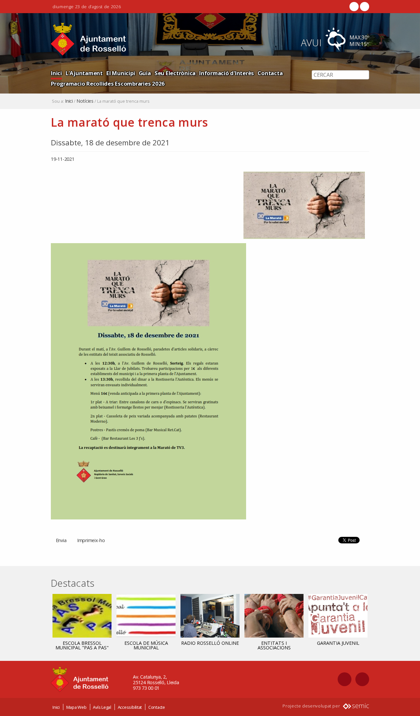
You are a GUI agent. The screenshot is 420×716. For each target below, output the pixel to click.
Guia (145, 73)
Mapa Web (76, 707)
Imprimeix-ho (91, 540)
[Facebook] (354, 6)
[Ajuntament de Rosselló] (88, 39)
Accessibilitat (130, 707)
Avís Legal (102, 707)
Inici (56, 73)
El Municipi (120, 73)
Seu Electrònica (175, 73)
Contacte (156, 707)
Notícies (85, 101)
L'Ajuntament (84, 73)
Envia (61, 540)
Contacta (270, 73)
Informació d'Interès (226, 73)
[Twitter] (364, 6)
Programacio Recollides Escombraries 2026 (108, 83)
